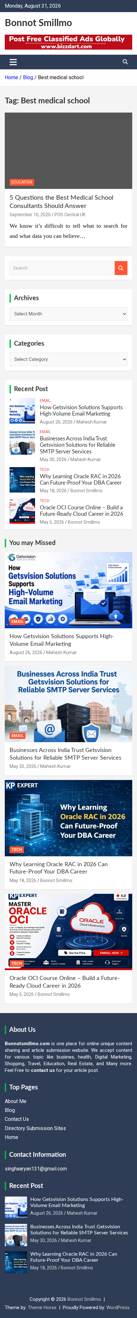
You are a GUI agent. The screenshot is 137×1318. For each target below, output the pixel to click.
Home (11, 1137)
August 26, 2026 (56, 421)
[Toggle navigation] (13, 62)
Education (21, 182)
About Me (15, 1101)
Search (121, 268)
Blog (10, 1110)
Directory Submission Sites (35, 1128)
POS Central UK (69, 214)
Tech (44, 469)
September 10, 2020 (30, 214)
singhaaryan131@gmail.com (36, 1169)
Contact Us (17, 1119)
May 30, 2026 (53, 459)
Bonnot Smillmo (38, 23)
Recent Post (31, 389)
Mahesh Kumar (91, 421)
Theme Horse (42, 1307)
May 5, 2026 (52, 522)
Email (45, 400)
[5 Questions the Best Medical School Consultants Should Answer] (68, 150)
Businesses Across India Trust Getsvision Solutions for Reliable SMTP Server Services (77, 445)
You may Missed (32, 543)
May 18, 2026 (53, 490)
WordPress (118, 1307)
